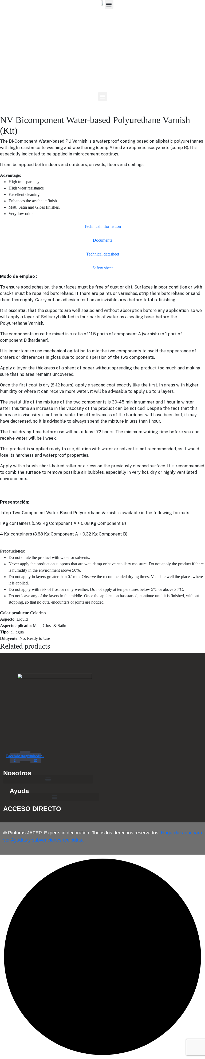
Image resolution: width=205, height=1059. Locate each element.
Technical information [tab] (102, 226)
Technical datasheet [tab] (102, 254)
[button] (102, 96)
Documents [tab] (102, 240)
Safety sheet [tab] (102, 268)
